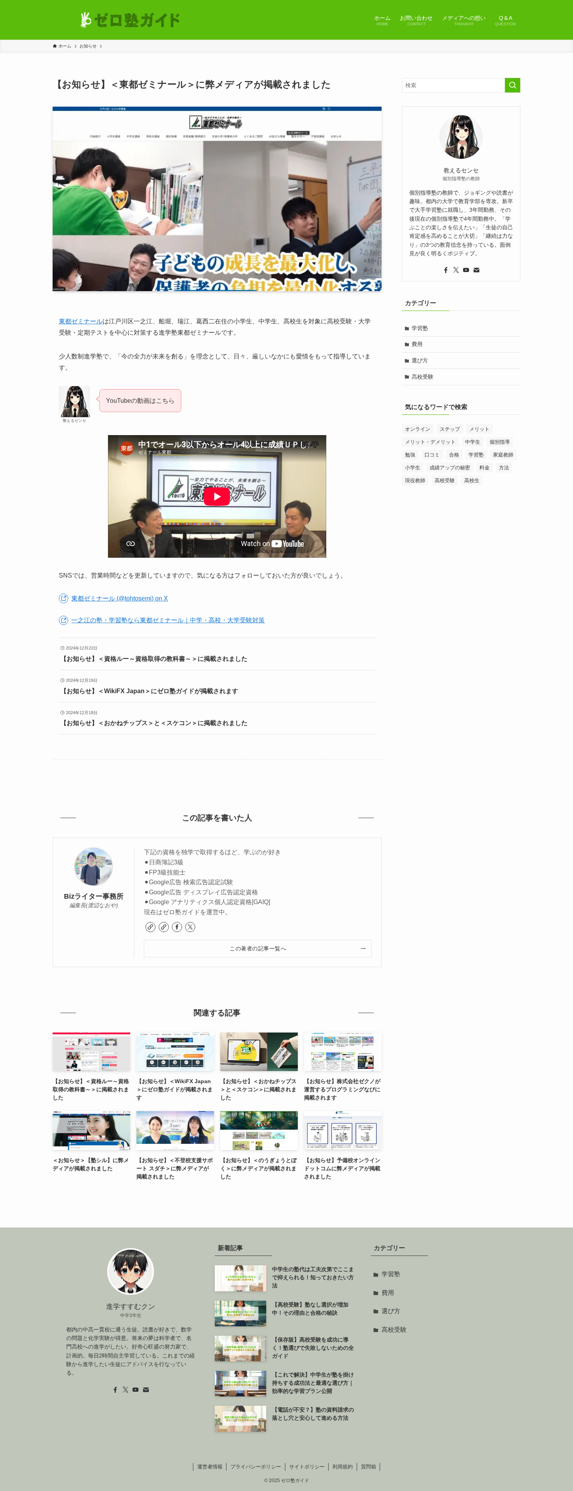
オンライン (417, 429)
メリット (479, 429)
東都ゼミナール (81, 321)
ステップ (450, 429)
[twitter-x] (190, 927)
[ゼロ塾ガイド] (131, 19)
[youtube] (466, 270)
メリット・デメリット (430, 442)
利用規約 (342, 1467)
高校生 (471, 480)
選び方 (420, 360)
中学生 (472, 442)
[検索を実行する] (512, 85)
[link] (150, 927)
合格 (454, 455)
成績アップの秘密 (450, 468)
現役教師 (415, 480)
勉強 (410, 455)
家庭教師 (503, 455)
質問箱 (368, 1467)
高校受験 (422, 377)
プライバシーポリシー (255, 1467)
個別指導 (500, 442)
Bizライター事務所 (94, 896)
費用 (417, 344)
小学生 (412, 468)
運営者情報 (210, 1467)
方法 (504, 468)
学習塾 (420, 328)
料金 (484, 468)
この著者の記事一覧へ (258, 948)
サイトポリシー (307, 1467)
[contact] (476, 270)
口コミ (432, 455)
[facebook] (177, 927)
